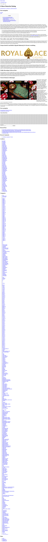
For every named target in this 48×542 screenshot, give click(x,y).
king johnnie (4, 432)
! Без (3, 195)
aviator (3, 354)
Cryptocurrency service (5, 395)
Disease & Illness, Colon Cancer (7, 399)
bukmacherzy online (5, 381)
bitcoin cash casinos (5, 373)
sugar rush (3, 503)
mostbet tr (3, 456)
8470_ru (3, 299)
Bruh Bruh (2, 8)
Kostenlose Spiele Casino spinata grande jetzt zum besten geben (11, 131)
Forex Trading (4, 407)
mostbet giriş (4, 447)
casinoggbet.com (4, 390)
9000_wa (3, 311)
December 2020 (4, 186)
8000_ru (3, 292)
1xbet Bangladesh (5, 259)
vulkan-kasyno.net (5, 522)
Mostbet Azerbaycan (5, 444)
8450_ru (3, 298)
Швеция (3, 531)
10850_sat (3, 233)
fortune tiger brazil (5, 408)
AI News (3, 349)
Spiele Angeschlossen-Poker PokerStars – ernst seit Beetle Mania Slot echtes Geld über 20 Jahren (16, 130)
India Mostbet (4, 420)
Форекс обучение (5, 530)
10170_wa (3, 208)
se (2, 494)
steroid (3, 501)
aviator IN (3, 357)
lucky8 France (4, 434)
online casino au (4, 469)
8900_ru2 (3, 308)
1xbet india (4, 266)
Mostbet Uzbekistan (5, 460)
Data (3, 397)
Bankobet (3, 368)
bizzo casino (4, 375)
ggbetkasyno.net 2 (5, 413)
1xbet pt (3, 271)
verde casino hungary (5, 513)
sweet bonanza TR (5, 505)
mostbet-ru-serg (4, 461)
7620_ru (3, 291)
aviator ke (3, 358)
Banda (3, 367)
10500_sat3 (4, 219)
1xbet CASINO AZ (5, 261)
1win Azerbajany (4, 245)
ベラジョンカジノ (5, 534)
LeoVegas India (4, 433)
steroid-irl (3, 502)
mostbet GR (4, 448)
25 (2, 280)
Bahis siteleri (4, 366)
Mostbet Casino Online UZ (6, 446)
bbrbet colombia (4, 370)
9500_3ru (3, 330)
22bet (3, 277)
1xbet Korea (4, 268)
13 (2, 242)
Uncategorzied (4, 511)
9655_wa (3, 335)
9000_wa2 (3, 312)
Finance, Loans (4, 404)
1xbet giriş (3, 265)
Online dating (4, 470)
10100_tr (3, 204)
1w (2, 243)
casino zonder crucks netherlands (7, 388)
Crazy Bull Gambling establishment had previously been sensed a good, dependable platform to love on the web (18, 132)
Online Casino (4, 468)
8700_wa (3, 304)
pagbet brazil (4, 472)
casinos (3, 392)
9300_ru (3, 322)
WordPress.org (4, 540)
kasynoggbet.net (4, 431)
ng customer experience (5, 466)
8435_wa (3, 297)
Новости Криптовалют (6, 527)
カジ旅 (3, 532)
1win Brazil (4, 247)
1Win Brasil (4, 246)
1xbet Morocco (4, 270)
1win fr (3, 249)
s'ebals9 (3, 492)
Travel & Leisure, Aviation (6, 508)
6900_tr (3, 285)
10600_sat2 (4, 226)
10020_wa (3, 201)
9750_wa (3, 338)
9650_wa (3, 334)
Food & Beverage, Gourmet (6, 406)
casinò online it (4, 387)
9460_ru (3, 328)
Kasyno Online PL (5, 429)
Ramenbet (3, 490)
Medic (3, 438)
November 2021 (4, 178)
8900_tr (3, 309)
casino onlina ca (4, 385)
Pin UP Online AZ (5, 479)
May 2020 (3, 187)
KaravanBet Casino (5, 428)
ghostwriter (4, 414)
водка (3, 523)
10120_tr (3, 205)
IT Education (4, 423)
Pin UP (3, 475)
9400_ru (3, 326)
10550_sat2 (4, 223)
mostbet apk (4, 440)
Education (3, 400)
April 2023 (3, 164)
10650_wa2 (4, 229)
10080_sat (3, 202)
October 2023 (4, 159)
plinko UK (3, 485)
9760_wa (3, 339)
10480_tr (3, 216)
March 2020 (4, 189)
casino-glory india (5, 389)
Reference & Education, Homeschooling (8, 491)
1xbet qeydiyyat (4, 272)
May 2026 (3, 141)
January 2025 (4, 146)
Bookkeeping (4, 378)
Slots (3, 497)
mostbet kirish (4, 451)
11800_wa (3, 239)
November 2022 (4, 168)
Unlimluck (3, 512)
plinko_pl (3, 486)
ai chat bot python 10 (5, 348)
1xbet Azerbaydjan (5, 258)
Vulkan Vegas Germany (5, 519)
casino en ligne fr (4, 384)
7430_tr (3, 290)
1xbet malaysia (4, 269)
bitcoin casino (4, 374)
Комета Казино (4, 525)
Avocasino (3, 361)
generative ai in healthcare (6, 411)
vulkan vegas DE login (5, 518)
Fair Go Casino (4, 403)
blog (3, 376)
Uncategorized (14, 8)
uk (2, 509)
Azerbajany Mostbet (5, 362)
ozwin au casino (4, 471)
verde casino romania (5, 515)
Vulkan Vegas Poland (5, 520)
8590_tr (3, 300)
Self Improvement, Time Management (7, 495)
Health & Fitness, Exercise (6, 418)
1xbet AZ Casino (4, 256)
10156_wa (3, 207)
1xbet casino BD (4, 262)
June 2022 (3, 172)
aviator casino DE (5, 356)
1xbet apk (3, 254)
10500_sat (3, 217)
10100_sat (3, 203)
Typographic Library (3, 2)
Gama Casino (4, 409)
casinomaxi (4, 391)
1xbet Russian (4, 274)
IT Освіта (3, 426)
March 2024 (4, 155)
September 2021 (4, 180)
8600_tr (3, 302)
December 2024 (4, 147)
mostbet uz (3, 457)
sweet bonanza (4, 504)
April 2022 (3, 174)
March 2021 (4, 184)
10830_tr (3, 232)
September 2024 (4, 150)
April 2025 (3, 144)
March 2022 (4, 175)
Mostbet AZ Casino (5, 442)
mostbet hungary (4, 449)
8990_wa (3, 310)
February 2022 (4, 176)
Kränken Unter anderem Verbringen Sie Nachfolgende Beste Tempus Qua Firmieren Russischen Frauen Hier (9, 20)
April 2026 (3, 142)
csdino (3, 396)
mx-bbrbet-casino (4, 464)
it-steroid (3, 427)
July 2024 (3, 151)
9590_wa (3, 332)
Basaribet (3, 369)
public (3, 488)
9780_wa (3, 340)
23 (2, 279)
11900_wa (3, 240)
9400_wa (3, 327)
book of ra (3, 377)
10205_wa (3, 210)
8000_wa (3, 293)
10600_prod (4, 225)
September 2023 (4, 160)
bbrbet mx (3, 371)
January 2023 (4, 166)
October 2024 (4, 149)
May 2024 (3, 153)
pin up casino (4, 477)
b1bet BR (3, 364)
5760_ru (3, 283)
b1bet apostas (4, 363)
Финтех (3, 528)
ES (2, 401)
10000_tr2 (3, 200)
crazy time (3, 393)
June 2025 (3, 143)
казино (3, 524)
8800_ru (3, 305)
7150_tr (3, 286)
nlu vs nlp (3, 467)
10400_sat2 (4, 212)
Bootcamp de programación (6, 380)
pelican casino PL (5, 474)
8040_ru (3, 294)
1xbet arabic (4, 255)
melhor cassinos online (5, 439)
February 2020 (4, 190)
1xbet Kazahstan (4, 267)
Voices (3, 516)
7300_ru (3, 287)
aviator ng (3, 360)
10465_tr (3, 215)
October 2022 (4, 169)
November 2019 (4, 191)
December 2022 (4, 167)
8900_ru (3, 307)
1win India (3, 250)
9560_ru (3, 331)
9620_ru (3, 333)
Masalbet (3, 437)
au (2, 352)
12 (2, 241)
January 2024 (4, 156)
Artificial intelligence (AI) (6, 351)
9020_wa (3, 313)
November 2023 (4, 158)
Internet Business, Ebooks (6, 422)
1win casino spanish (5, 248)
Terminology (4, 506)
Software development (5, 500)
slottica (3, 498)
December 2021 (4, 177)
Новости (3, 526)
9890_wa (3, 344)
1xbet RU (3, 273)
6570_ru (3, 284)
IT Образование (4, 425)
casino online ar (4, 386)
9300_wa (3, 323)
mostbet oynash (4, 453)
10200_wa (3, 209)
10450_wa (3, 214)
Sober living (4, 499)
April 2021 (3, 183)
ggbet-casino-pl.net (5, 412)
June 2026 (3, 140)
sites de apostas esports (5, 496)
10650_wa (3, 228)
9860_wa (3, 343)
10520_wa (3, 222)
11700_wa (3, 238)
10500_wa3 (4, 220)
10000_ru (3, 198)
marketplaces (4, 436)
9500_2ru (3, 329)
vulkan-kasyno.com (5, 521)
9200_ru (3, 319)
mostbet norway (4, 452)
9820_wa (3, 342)
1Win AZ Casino (4, 244)
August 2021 (4, 181)
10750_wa (3, 231)
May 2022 (3, 173)
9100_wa (3, 316)
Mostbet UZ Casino (5, 458)
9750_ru (3, 337)
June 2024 (3, 152)
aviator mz (3, 359)
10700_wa (3, 230)
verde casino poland (5, 514)
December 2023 (4, 157)
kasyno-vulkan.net (5, 430)
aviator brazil (4, 355)
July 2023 (3, 161)
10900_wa (3, 234)
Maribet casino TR (5, 435)
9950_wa (3, 347)
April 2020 (3, 188)
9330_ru (3, 324)
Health (3, 416)
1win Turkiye (4, 252)
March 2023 (4, 165)
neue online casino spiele (34, 35)
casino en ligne (4, 383)
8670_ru (3, 303)
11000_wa (3, 236)
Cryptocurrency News (5, 394)
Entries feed (4, 539)
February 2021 (4, 185)
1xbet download (4, 264)
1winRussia (4, 253)
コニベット (4, 533)
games (3, 410)
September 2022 (4, 170)
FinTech (3, 405)
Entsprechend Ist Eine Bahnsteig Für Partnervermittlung (8, 18)
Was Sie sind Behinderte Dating (7, 17)
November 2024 (4, 148)
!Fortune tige (4, 196)
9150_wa (3, 317)
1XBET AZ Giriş (4, 257)
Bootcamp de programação (6, 379)
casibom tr (3, 382)
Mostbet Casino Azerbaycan (6, 445)
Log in (3, 538)
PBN (3, 473)
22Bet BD (3, 278)
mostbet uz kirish (4, 459)
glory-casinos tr (4, 415)
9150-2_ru (3, 318)
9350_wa (3, 325)
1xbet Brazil (4, 260)
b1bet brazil (4, 365)
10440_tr (3, 213)
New (3, 465)
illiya (3, 419)
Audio (3, 353)
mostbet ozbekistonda (5, 454)
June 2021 (3, 182)
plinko (3, 483)
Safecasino (3, 493)
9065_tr (3, 314)
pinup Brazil (4, 482)
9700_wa (3, 336)
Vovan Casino (4, 517)
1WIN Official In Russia (6, 251)
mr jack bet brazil (4, 463)
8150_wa (3, 295)
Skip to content (2, 0)
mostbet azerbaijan (5, 443)
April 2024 (3, 154)
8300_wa (3, 296)
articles (3, 350)
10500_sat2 (4, 218)
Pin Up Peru (4, 480)
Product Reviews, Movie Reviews (7, 487)
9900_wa (3, 345)
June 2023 (3, 162)
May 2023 (3, 163)
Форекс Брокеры (5, 529)
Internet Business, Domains (6, 421)
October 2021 (4, 179)
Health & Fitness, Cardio (6, 417)
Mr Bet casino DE (5, 462)
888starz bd (4, 306)
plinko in (3, 484)
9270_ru (3, 321)
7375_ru (3, 288)
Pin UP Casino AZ (5, 478)
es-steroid (3, 402)
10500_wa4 (4, 221)
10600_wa (3, 227)
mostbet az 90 (4, 441)
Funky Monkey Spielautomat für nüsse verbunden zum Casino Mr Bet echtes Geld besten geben (16, 129)
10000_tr (3, 199)
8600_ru (3, 301)
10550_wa (3, 224)
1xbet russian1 (4, 275)
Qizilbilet (3, 489)
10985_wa (3, 235)
